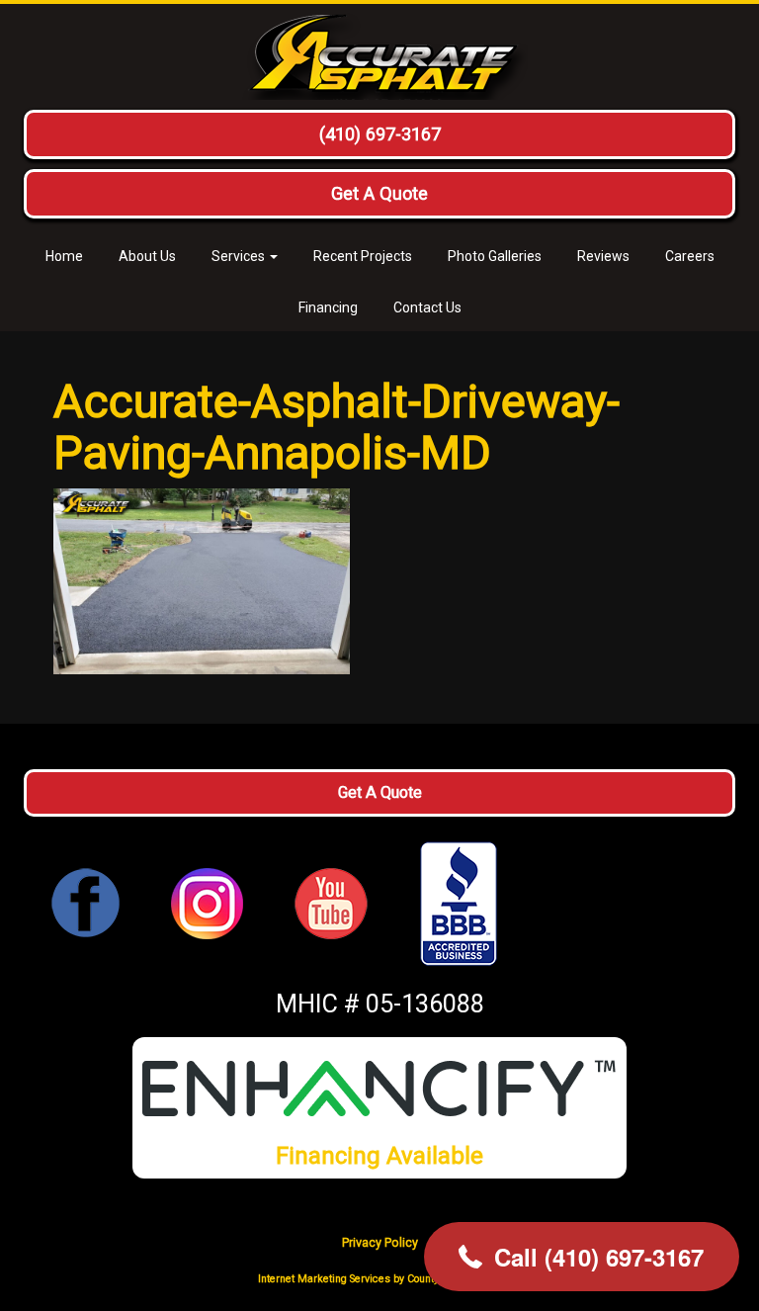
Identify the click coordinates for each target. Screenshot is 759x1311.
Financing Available (379, 1155)
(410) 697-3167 (380, 134)
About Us (147, 256)
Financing (328, 307)
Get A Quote (379, 193)
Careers (690, 256)
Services (239, 256)
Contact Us (427, 307)
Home (64, 256)
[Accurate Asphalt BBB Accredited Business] (458, 903)
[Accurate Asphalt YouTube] (331, 902)
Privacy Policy (380, 1242)
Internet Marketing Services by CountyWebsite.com (379, 1278)
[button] (581, 1256)
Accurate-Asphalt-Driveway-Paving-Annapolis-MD (336, 427)
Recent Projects (362, 256)
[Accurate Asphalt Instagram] (207, 902)
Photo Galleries (495, 256)
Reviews (603, 256)
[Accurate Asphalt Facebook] (86, 902)
